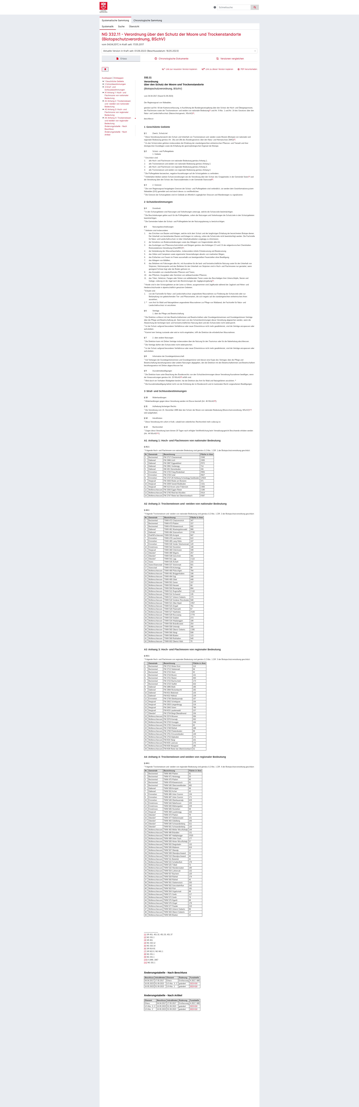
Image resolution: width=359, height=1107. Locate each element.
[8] (181, 377)
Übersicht (134, 26)
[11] (158, 433)
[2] (193, 113)
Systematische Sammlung (115, 20)
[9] (215, 401)
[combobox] (179, 51)
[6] (183, 247)
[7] (213, 280)
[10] (250, 410)
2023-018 (193, 983)
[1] (210, 110)
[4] (249, 176)
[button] (215, 7)
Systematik (108, 26)
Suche (121, 26)
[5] (212, 179)
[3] (234, 139)
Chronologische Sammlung (148, 20)
